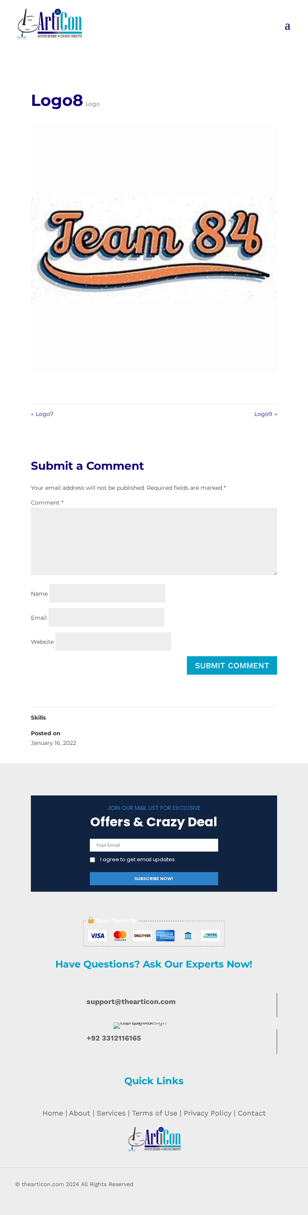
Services (111, 1113)
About (79, 1113)
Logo (92, 104)
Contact (252, 1113)
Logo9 (265, 414)
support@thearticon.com (131, 1001)
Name (39, 593)
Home (53, 1113)
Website (42, 641)
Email (39, 617)
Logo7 (42, 414)
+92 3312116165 (114, 1038)
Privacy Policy (207, 1113)
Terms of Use (154, 1113)
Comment (47, 502)
